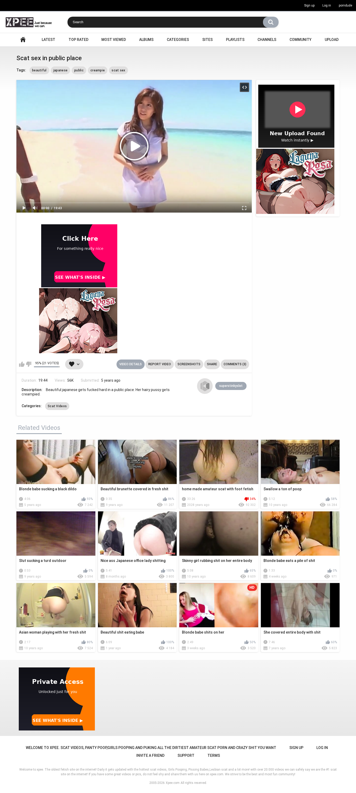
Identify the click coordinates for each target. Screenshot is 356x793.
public (79, 70)
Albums (146, 40)
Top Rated (78, 40)
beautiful (39, 70)
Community (300, 40)
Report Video (159, 364)
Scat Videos (57, 406)
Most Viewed (113, 40)
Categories (178, 40)
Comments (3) (235, 364)
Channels (266, 40)
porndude (345, 5)
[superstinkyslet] (205, 386)
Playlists (235, 40)
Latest (48, 40)
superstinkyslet (231, 386)
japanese (60, 70)
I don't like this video (28, 364)
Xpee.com (173, 783)
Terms (213, 755)
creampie (97, 70)
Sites (207, 40)
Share (212, 364)
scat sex (118, 70)
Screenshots (188, 364)
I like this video (21, 364)
